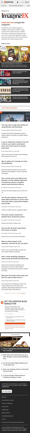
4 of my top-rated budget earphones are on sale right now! (15, 364)
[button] (28, 2)
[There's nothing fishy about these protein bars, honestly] (15, 344)
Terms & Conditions (10, 327)
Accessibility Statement (7, 416)
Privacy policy (5, 406)
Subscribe (22, 2)
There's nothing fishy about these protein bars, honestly (16, 349)
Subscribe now (7, 22)
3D (1, 112)
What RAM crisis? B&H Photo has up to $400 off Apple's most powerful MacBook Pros (15, 356)
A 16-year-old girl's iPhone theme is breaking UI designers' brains (14, 376)
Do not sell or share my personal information (13, 422)
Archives (23, 293)
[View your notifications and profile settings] (17, 2)
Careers (4, 419)
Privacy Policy (20, 327)
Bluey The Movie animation (16, 5)
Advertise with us (6, 412)
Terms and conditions (7, 403)
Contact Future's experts (8, 400)
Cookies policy (5, 409)
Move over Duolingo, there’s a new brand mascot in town (16, 370)
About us (4, 397)
